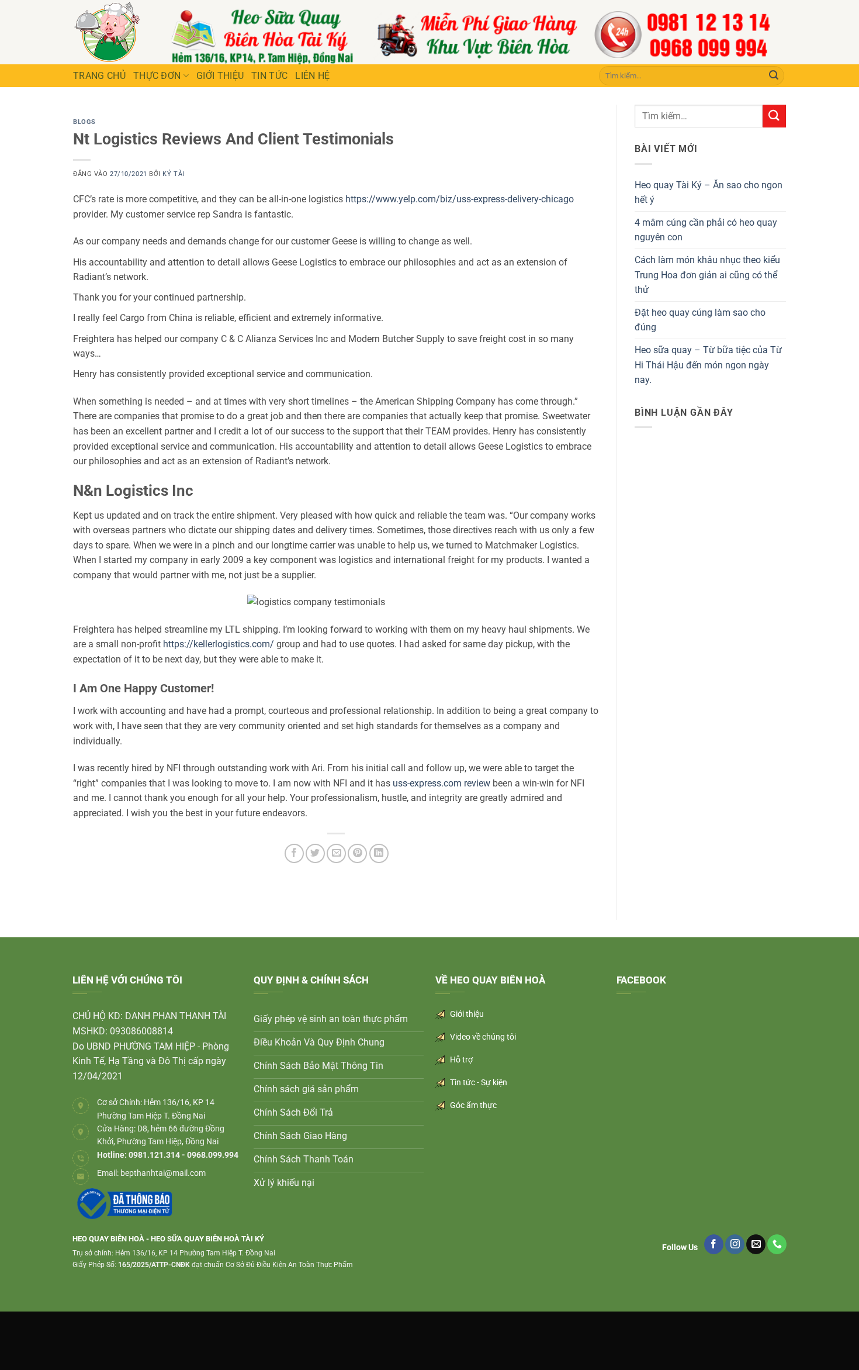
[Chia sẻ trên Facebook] (294, 853)
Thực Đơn (157, 75)
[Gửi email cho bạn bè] (336, 853)
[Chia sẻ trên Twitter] (315, 853)
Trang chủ (99, 75)
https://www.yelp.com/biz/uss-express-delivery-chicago (459, 199)
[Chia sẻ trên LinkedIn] (379, 853)
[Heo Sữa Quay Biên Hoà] (107, 32)
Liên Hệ (312, 75)
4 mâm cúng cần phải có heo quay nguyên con (706, 230)
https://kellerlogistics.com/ (218, 644)
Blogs (84, 122)
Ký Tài (173, 174)
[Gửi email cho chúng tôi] (756, 1244)
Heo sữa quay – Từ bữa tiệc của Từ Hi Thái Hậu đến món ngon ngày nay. (708, 364)
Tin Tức (269, 75)
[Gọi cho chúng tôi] (777, 1244)
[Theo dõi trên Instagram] (734, 1244)
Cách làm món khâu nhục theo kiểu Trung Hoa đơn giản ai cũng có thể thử (707, 274)
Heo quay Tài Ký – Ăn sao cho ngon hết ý (708, 193)
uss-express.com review (441, 783)
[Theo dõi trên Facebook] (713, 1244)
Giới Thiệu (220, 75)
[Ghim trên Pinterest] (357, 853)
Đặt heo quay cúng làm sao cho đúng (700, 320)
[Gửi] (774, 76)
